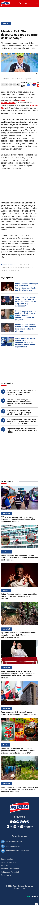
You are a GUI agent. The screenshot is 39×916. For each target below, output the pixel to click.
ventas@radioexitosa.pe (15, 842)
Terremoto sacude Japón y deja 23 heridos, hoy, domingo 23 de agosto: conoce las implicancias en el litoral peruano (19, 402)
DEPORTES (21, 265)
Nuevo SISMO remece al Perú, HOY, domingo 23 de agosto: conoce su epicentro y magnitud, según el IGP (19, 412)
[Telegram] (18, 84)
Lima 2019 (5, 270)
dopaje (30, 265)
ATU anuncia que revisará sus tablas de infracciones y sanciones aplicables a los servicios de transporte (18, 519)
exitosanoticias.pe (13, 846)
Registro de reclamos (9, 862)
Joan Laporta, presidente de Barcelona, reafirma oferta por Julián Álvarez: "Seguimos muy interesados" (25, 301)
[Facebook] (10, 84)
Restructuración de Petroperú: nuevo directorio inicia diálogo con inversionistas (18, 713)
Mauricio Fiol (15, 270)
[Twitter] (7, 84)
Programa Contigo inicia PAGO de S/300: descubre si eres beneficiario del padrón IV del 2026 (21, 430)
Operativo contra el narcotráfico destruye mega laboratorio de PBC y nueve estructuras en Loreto (18, 635)
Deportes (6, 24)
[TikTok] (27, 821)
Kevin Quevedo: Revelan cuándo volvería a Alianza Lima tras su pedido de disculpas (25, 328)
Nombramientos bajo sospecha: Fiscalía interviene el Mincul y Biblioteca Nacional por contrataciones (19, 558)
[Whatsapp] (3, 84)
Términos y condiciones (10, 869)
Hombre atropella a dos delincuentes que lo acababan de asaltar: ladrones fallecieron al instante (21, 392)
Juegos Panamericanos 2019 (24, 267)
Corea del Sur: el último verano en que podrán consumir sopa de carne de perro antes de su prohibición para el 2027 (18, 751)
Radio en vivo (6, 875)
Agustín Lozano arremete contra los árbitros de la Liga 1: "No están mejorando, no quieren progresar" (25, 315)
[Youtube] (17, 821)
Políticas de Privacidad (10, 872)
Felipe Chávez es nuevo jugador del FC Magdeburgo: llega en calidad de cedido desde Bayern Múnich (25, 342)
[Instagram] (21, 821)
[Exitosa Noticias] (5, 3)
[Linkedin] (14, 84)
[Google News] (24, 821)
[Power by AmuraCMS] (32, 897)
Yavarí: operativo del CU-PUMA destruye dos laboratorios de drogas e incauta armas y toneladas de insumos (19, 789)
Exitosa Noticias (7, 267)
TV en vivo (5, 865)
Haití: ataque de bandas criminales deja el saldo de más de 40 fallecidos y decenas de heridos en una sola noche (21, 421)
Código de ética (7, 859)
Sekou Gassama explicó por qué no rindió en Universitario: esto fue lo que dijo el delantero (26, 287)
